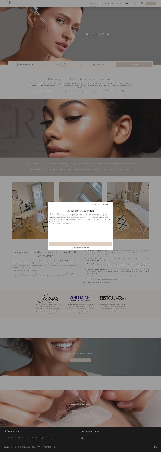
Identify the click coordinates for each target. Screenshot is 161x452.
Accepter (80, 244)
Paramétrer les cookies (80, 248)
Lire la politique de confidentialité (61, 223)
